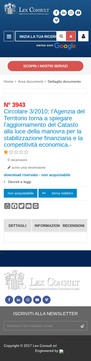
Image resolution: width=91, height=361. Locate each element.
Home (8, 81)
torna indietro (62, 193)
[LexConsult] (26, 9)
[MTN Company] (73, 351)
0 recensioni (17, 160)
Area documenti (30, 81)
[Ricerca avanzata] (65, 45)
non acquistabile (21, 193)
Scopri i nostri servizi (45, 66)
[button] (83, 36)
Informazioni (47, 226)
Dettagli (17, 226)
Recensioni (73, 226)
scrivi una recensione (28, 167)
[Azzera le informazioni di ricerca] (71, 36)
